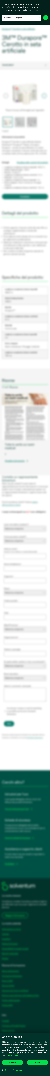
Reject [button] (37, 1062)
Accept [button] (12, 1062)
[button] (13, 1070)
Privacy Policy (12, 1055)
